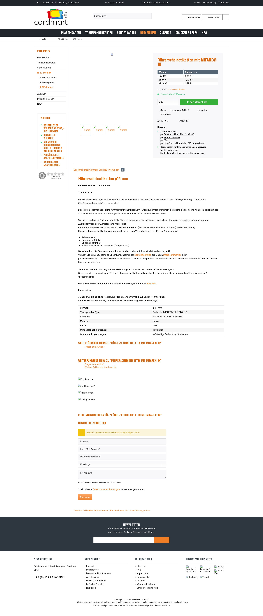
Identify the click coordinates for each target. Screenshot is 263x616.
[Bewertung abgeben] (187, 68)
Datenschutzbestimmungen (106, 489)
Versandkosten (127, 602)
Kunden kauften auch (99, 510)
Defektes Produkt (94, 584)
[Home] (56, 33)
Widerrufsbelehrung (146, 584)
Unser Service (99, 169)
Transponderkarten (46, 62)
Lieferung (141, 580)
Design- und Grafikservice (98, 573)
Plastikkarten (43, 57)
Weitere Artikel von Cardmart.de (100, 367)
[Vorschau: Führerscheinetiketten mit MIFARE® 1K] (86, 130)
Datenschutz (143, 577)
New (39, 104)
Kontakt (90, 566)
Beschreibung (80, 169)
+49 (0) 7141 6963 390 (49, 577)
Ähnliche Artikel (81, 510)
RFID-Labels (46, 87)
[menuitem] (226, 17)
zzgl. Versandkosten (176, 89)
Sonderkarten (44, 67)
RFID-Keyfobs (47, 82)
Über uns (141, 566)
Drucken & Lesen (45, 99)
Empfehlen (165, 114)
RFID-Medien (44, 72)
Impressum (142, 573)
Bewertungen (114, 169)
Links (89, 169)
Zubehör (41, 94)
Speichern (85, 497)
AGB (139, 570)
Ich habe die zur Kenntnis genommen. (112, 489)
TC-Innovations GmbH (161, 606)
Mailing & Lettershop (96, 580)
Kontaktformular (143, 255)
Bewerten (202, 110)
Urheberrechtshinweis (147, 588)
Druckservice (92, 570)
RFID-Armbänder (48, 77)
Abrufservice (92, 577)
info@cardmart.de (172, 255)
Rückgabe (91, 588)
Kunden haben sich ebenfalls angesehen (130, 510)
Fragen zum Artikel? (179, 110)
